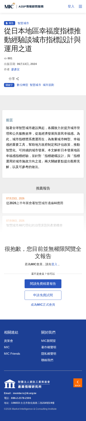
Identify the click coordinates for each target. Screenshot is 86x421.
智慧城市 (23, 23)
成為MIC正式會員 (43, 304)
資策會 (8, 340)
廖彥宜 (15, 69)
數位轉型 (22, 84)
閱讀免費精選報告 (43, 283)
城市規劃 (48, 84)
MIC (7, 347)
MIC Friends (12, 353)
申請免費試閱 (43, 295)
